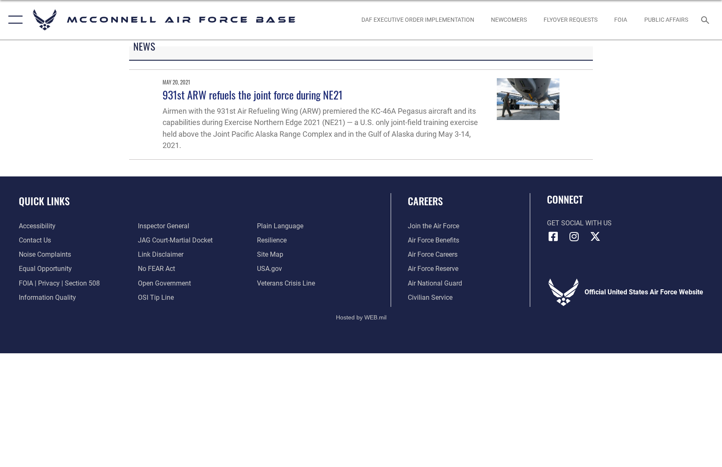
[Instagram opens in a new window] (574, 236)
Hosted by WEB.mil (361, 317)
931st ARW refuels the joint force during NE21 (253, 95)
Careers (425, 200)
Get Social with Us (579, 223)
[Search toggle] (706, 19)
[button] (13, 20)
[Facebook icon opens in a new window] (553, 236)
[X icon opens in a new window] (595, 236)
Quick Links (44, 200)
